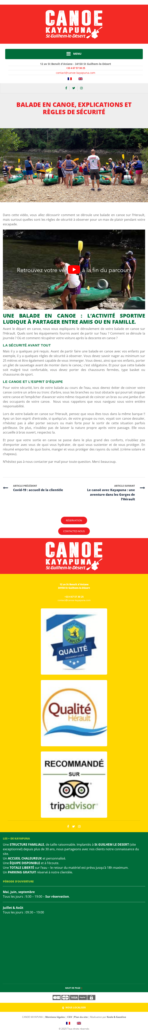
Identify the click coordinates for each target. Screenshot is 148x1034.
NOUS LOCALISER (75, 1007)
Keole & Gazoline (116, 1017)
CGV (69, 1017)
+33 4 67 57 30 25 (75, 68)
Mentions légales (55, 1017)
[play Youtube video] (74, 269)
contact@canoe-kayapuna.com (75, 73)
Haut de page (73, 988)
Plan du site (81, 1017)
